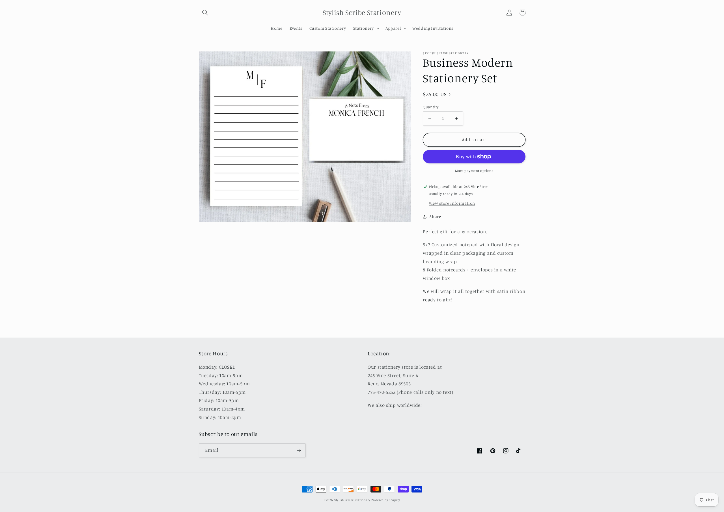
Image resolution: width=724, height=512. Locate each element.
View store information (452, 203)
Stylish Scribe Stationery (352, 500)
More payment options (474, 170)
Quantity (430, 107)
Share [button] (435, 216)
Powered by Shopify (385, 500)
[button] (205, 12)
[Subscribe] (298, 450)
